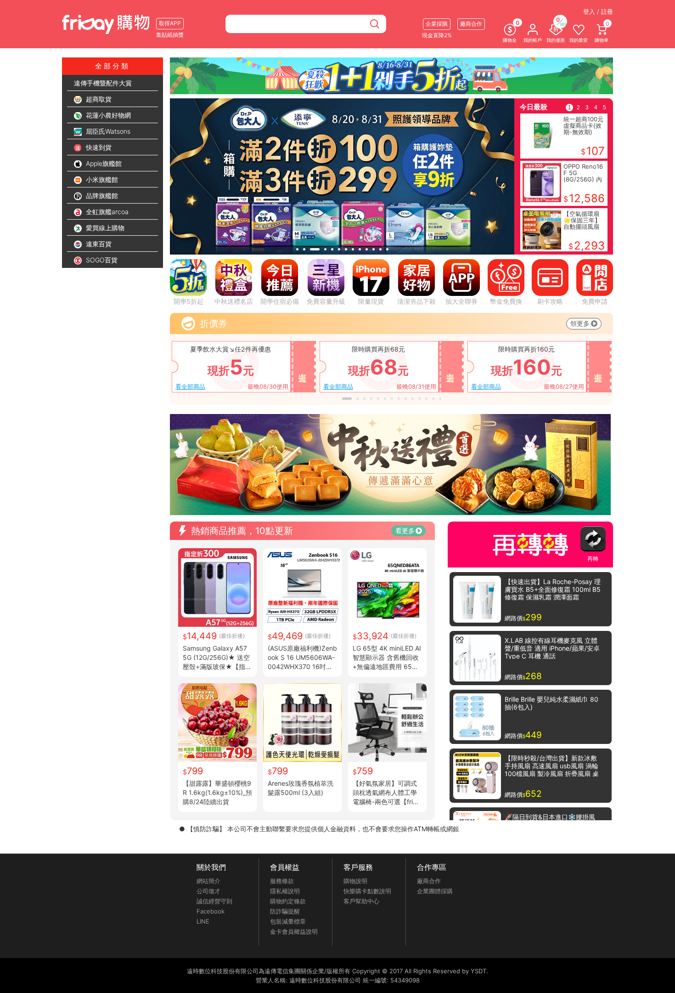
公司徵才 (208, 891)
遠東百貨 (98, 244)
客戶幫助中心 (361, 901)
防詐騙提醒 (285, 911)
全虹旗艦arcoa (106, 212)
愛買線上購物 (104, 228)
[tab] (297, 249)
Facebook (211, 911)
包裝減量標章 (288, 921)
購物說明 (355, 881)
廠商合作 (429, 881)
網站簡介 (208, 881)
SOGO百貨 (101, 260)
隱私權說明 (285, 891)
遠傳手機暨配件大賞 (103, 83)
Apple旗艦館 (103, 163)
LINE (203, 921)
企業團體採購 (435, 891)
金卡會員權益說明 (294, 931)
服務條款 (282, 881)
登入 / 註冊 (598, 11)
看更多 (405, 530)
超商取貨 (98, 99)
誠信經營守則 (214, 901)
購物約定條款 (288, 901)
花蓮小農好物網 (107, 115)
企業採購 (437, 23)
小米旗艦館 (101, 179)
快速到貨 (98, 147)
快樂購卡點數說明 (367, 891)
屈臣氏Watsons (107, 131)
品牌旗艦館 (101, 195)
